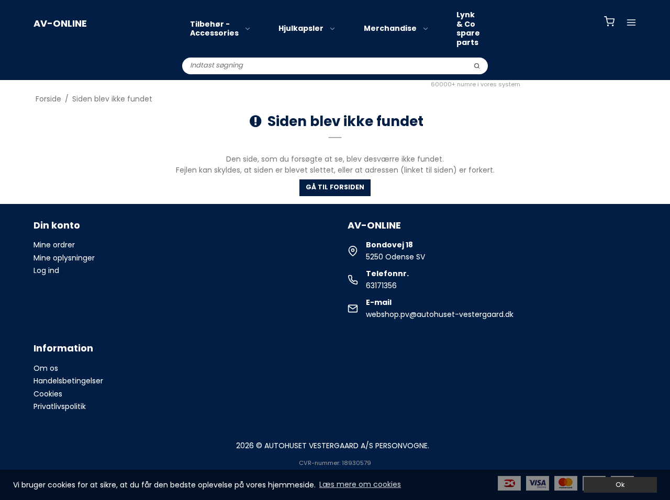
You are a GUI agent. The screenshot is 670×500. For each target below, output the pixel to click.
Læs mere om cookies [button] (360, 484)
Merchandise (390, 28)
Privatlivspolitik (60, 406)
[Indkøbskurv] (609, 22)
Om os (46, 368)
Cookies (48, 394)
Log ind (46, 270)
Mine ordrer (54, 245)
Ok (620, 484)
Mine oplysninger (64, 258)
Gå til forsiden (335, 187)
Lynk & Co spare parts (468, 28)
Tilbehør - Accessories (214, 29)
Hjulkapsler (300, 28)
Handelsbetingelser (68, 381)
